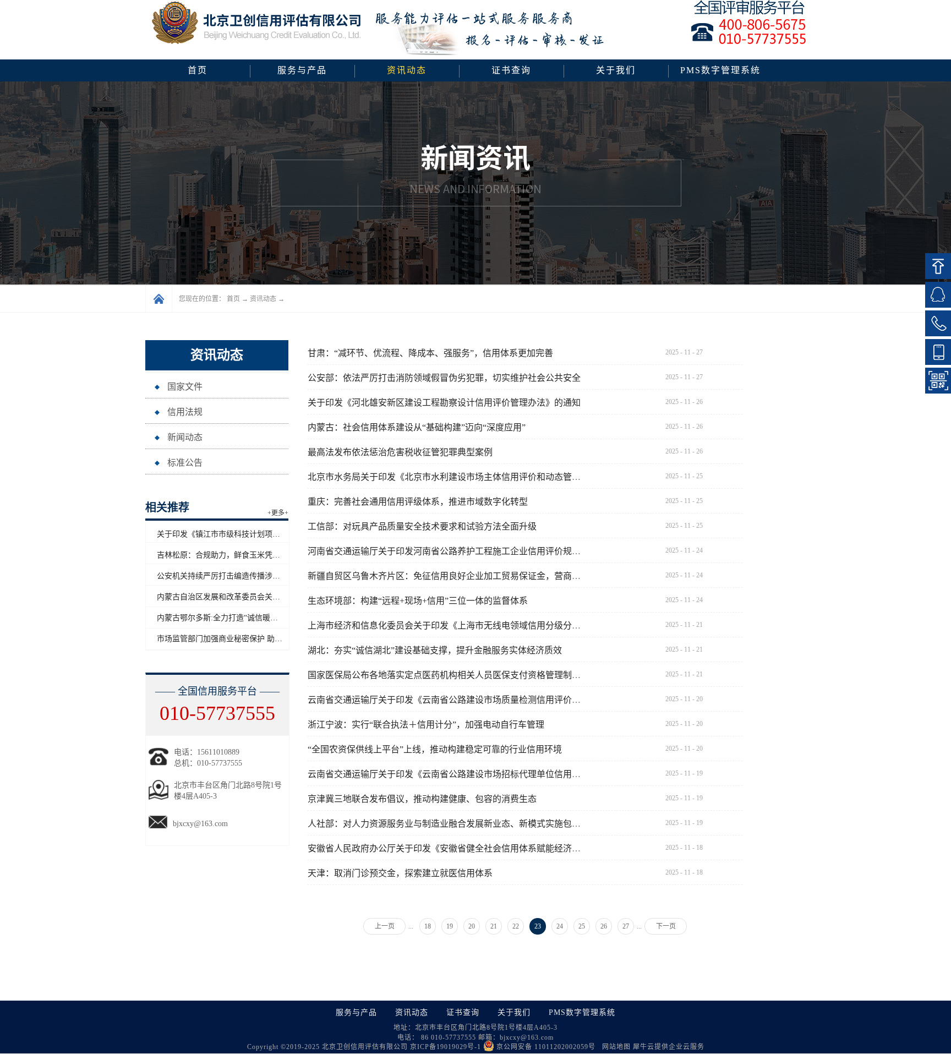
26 (603, 926)
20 (471, 926)
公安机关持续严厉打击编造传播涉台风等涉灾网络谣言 (249, 576)
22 (515, 926)
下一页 (666, 926)
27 (625, 926)
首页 (197, 70)
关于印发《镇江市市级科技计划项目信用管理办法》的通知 (257, 534)
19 (449, 926)
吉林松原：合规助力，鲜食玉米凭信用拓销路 (234, 555)
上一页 (385, 926)
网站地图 (614, 1047)
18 (427, 926)
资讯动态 (263, 299)
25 (581, 926)
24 (559, 926)
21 (493, 926)
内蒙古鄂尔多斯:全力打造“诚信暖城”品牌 (227, 618)
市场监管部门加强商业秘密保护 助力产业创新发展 (243, 639)
